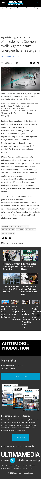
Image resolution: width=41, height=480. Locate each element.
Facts (31, 468)
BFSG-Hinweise (31, 466)
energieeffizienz (21, 226)
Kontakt (25, 468)
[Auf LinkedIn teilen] (38, 63)
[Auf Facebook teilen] (31, 63)
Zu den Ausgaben (20, 437)
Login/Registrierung (38, 3)
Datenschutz (10, 466)
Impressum (20, 466)
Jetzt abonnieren (20, 376)
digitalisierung (8, 230)
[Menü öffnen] (3, 3)
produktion (30, 230)
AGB (2, 466)
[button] (3, 315)
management (7, 226)
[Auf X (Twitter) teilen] (34, 63)
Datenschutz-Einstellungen (11, 468)
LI (33, 446)
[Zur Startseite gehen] (15, 3)
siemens (20, 230)
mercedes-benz (8, 233)
